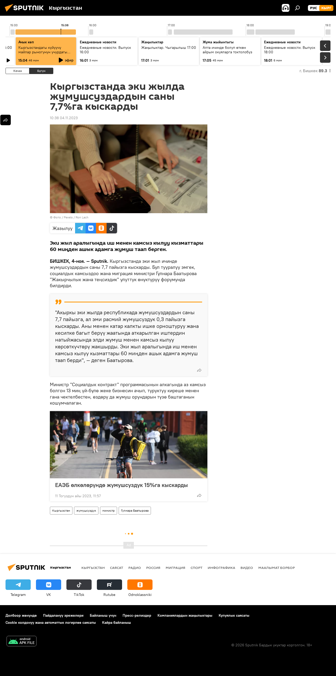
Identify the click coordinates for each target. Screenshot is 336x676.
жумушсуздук (86, 510)
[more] (199, 370)
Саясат (116, 567)
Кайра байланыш (116, 622)
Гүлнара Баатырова (135, 510)
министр (108, 510)
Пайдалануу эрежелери (63, 615)
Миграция (175, 567)
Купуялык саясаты (234, 615)
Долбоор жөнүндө (21, 615)
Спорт (196, 567)
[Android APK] (21, 642)
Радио (134, 567)
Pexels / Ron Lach (76, 217)
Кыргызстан (61, 510)
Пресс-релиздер (137, 615)
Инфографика (221, 567)
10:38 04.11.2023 (64, 118)
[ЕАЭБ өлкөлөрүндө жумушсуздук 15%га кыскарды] (128, 444)
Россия (153, 567)
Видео (246, 567)
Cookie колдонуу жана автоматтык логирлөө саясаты (51, 622)
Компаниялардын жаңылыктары (185, 615)
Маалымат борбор (276, 567)
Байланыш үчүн (103, 615)
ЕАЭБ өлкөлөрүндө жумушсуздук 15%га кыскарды (121, 484)
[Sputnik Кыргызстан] (26, 12)
